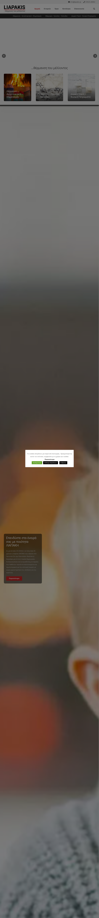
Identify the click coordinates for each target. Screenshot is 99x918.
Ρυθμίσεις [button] (63, 462)
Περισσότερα (49, 459)
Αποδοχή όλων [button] (37, 462)
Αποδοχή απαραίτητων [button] (50, 462)
